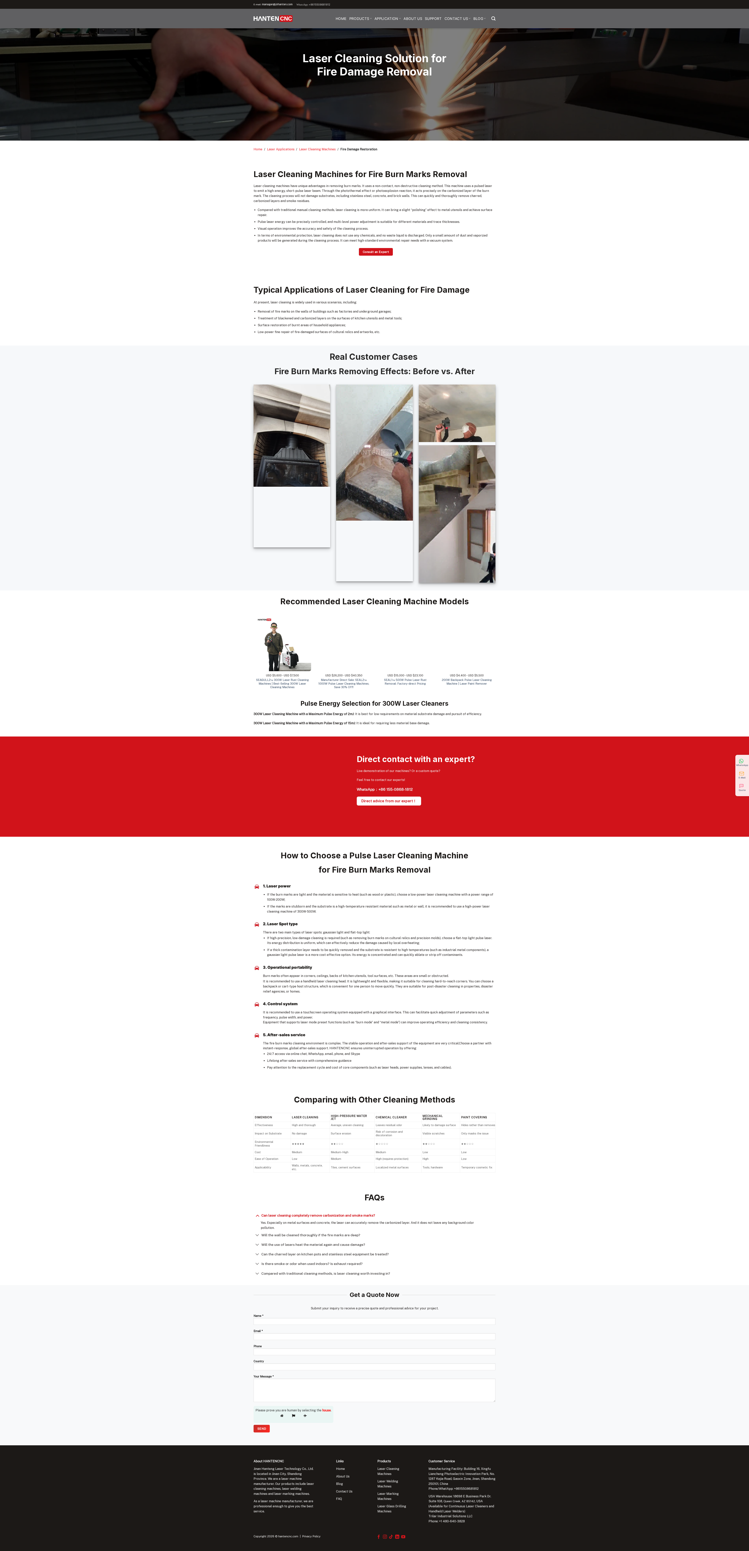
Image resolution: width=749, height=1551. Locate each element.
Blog (339, 1484)
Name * (258, 1315)
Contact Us (344, 1491)
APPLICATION (386, 19)
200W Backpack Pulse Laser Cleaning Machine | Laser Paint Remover (467, 681)
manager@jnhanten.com (277, 4)
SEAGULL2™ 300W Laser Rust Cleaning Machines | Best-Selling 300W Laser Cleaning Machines (282, 683)
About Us (343, 1476)
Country (259, 1361)
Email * (258, 1331)
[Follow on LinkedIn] (397, 1537)
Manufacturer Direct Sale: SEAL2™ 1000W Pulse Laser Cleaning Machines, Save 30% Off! (343, 683)
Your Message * (264, 1376)
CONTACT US (456, 19)
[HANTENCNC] (273, 18)
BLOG (478, 19)
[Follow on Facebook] (379, 1537)
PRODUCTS (359, 19)
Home (258, 149)
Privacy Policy (311, 1536)
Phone (258, 1346)
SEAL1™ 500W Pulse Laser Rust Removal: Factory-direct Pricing (405, 681)
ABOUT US (413, 19)
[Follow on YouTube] (403, 1537)
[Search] (493, 18)
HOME (341, 19)
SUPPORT (433, 19)
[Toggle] (257, 1215)
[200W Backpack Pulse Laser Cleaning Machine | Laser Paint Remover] (466, 642)
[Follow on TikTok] (391, 1537)
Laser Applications (281, 149)
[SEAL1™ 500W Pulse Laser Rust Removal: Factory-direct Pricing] (405, 642)
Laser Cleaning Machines (317, 149)
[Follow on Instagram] (385, 1537)
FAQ (339, 1499)
